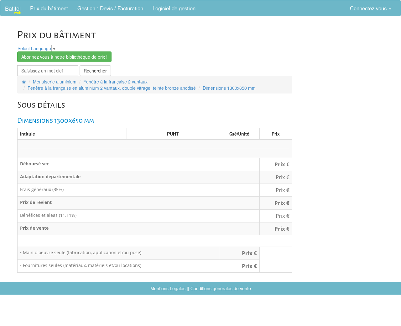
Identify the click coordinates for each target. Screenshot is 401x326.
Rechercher (95, 70)
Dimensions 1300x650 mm (229, 88)
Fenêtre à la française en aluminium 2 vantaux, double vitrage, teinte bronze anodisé (112, 88)
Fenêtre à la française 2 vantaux (115, 81)
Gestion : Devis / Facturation (110, 8)
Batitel (13, 9)
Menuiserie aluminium (54, 81)
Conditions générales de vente (220, 288)
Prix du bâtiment (49, 8)
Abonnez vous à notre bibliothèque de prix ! (64, 57)
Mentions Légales (167, 288)
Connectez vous (369, 8)
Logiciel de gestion (174, 8)
